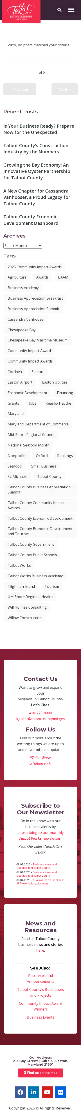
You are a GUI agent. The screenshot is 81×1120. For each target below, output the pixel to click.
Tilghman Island (21, 586)
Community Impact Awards (30, 361)
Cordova (15, 371)
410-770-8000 (40, 712)
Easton (37, 371)
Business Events (40, 1017)
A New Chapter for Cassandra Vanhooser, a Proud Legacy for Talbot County (36, 197)
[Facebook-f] (20, 1092)
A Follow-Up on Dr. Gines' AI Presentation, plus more (39, 882)
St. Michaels (17, 476)
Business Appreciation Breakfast (35, 298)
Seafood (15, 466)
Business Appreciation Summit (33, 308)
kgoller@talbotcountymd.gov (40, 718)
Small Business (43, 466)
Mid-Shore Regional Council (31, 434)
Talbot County (49, 476)
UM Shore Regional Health (30, 596)
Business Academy (23, 287)
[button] (71, 9)
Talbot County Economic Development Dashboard (30, 220)
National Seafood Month (29, 445)
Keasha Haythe (58, 403)
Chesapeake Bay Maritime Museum (38, 340)
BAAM (63, 277)
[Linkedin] (33, 1092)
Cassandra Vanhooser (26, 319)
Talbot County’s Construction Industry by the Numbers (35, 148)
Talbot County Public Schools (32, 554)
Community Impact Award (29, 350)
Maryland (16, 413)
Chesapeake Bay (22, 329)
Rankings (65, 455)
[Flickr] (60, 1092)
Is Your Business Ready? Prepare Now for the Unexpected (38, 129)
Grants (13, 403)
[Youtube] (47, 1092)
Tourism (52, 586)
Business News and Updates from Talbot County (36, 866)
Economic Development (27, 392)
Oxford (42, 455)
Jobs (32, 403)
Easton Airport (20, 382)
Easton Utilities (55, 382)
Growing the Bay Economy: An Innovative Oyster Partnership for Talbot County (36, 171)
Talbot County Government (31, 544)
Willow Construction (25, 617)
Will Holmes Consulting (27, 607)
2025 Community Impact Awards (35, 266)
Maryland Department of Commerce (38, 424)
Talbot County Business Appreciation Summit (39, 490)
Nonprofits (17, 455)
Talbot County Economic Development (40, 518)
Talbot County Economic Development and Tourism (40, 531)
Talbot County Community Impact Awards (36, 505)
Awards (42, 277)
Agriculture (17, 277)
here (40, 950)
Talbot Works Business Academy (35, 575)
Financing (65, 392)
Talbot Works (19, 565)
